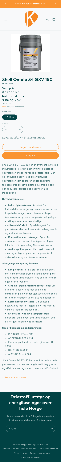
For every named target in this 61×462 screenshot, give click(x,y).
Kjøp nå (30, 155)
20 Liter (9, 117)
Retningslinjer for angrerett (25, 448)
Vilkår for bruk (20, 453)
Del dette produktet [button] (15, 377)
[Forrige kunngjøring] (5, 4)
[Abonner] (51, 428)
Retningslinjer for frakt (40, 453)
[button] (6, 19)
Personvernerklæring (49, 448)
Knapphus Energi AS (30, 445)
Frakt (4, 107)
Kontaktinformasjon (32, 458)
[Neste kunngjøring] (55, 4)
